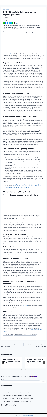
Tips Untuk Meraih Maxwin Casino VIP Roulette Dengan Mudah (17, 401)
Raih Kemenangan (7, 336)
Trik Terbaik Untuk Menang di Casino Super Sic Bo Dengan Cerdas (18, 398)
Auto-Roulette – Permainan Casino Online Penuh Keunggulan (11, 344)
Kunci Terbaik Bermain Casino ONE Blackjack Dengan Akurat (17, 395)
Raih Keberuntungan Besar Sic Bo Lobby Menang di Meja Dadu (36, 344)
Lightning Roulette (7, 53)
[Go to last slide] (3, 362)
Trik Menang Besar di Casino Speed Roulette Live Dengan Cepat (17, 392)
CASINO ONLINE (6, 9)
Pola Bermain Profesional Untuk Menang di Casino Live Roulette (17, 389)
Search (3, 379)
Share (16, 23)
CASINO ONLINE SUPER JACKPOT (20, 334)
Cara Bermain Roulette (8, 334)
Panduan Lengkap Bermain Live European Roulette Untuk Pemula (11, 361)
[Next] (44, 362)
